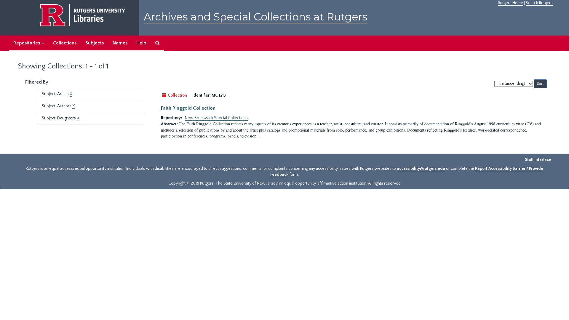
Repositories (27, 43)
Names (120, 43)
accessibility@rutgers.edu (421, 168)
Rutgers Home (510, 3)
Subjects (94, 43)
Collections (64, 43)
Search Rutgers (539, 3)
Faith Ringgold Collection (188, 108)
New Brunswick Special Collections (216, 118)
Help (141, 43)
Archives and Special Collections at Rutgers (255, 16)
